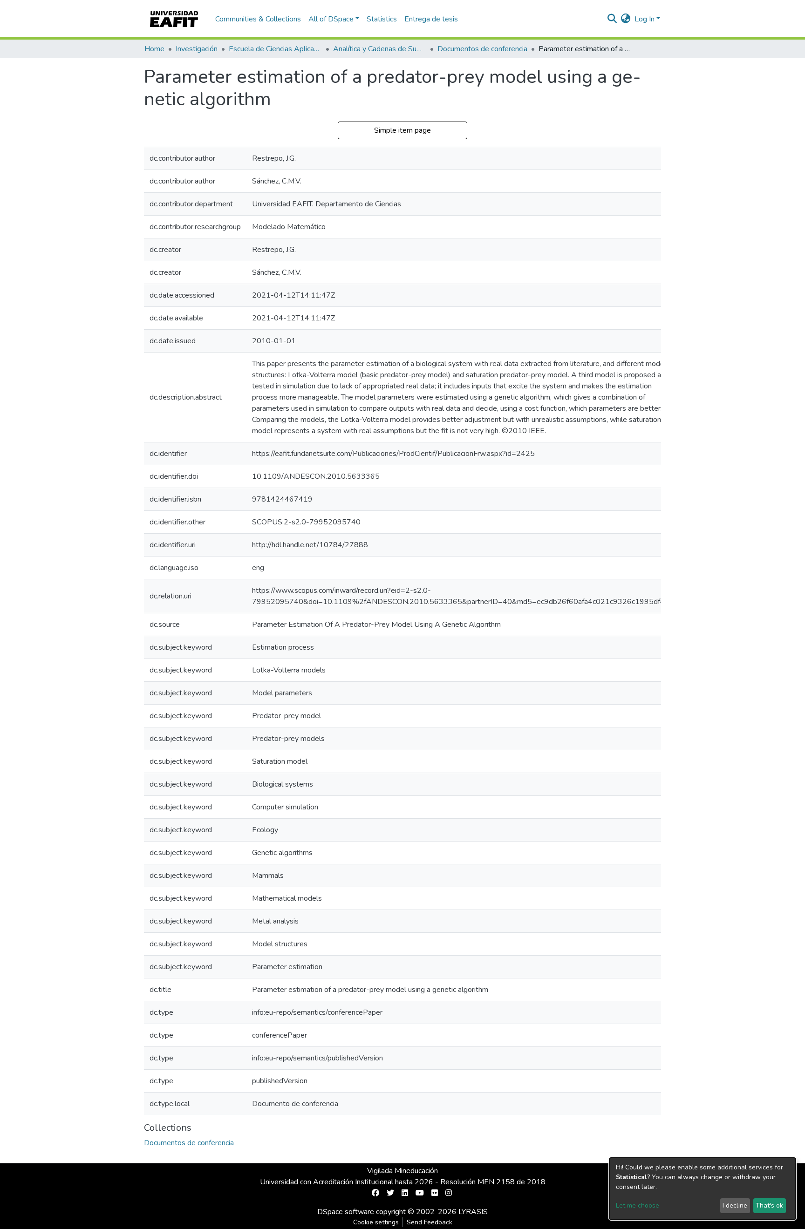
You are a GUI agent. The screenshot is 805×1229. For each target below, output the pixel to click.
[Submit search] (612, 19)
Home (154, 49)
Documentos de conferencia (482, 49)
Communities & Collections (258, 19)
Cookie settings (376, 1222)
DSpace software (345, 1212)
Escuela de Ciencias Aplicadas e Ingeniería (275, 49)
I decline (735, 1205)
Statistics (382, 19)
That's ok (769, 1205)
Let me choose (637, 1205)
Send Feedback (429, 1222)
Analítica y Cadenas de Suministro (379, 49)
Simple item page (402, 130)
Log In (644, 19)
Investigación (197, 49)
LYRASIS (473, 1212)
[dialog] (702, 1189)
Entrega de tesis (431, 19)
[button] (626, 19)
